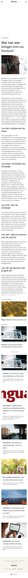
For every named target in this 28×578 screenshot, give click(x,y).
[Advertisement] (14, 22)
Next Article (4, 324)
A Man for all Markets (15, 118)
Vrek (14, 2)
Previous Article (6, 299)
